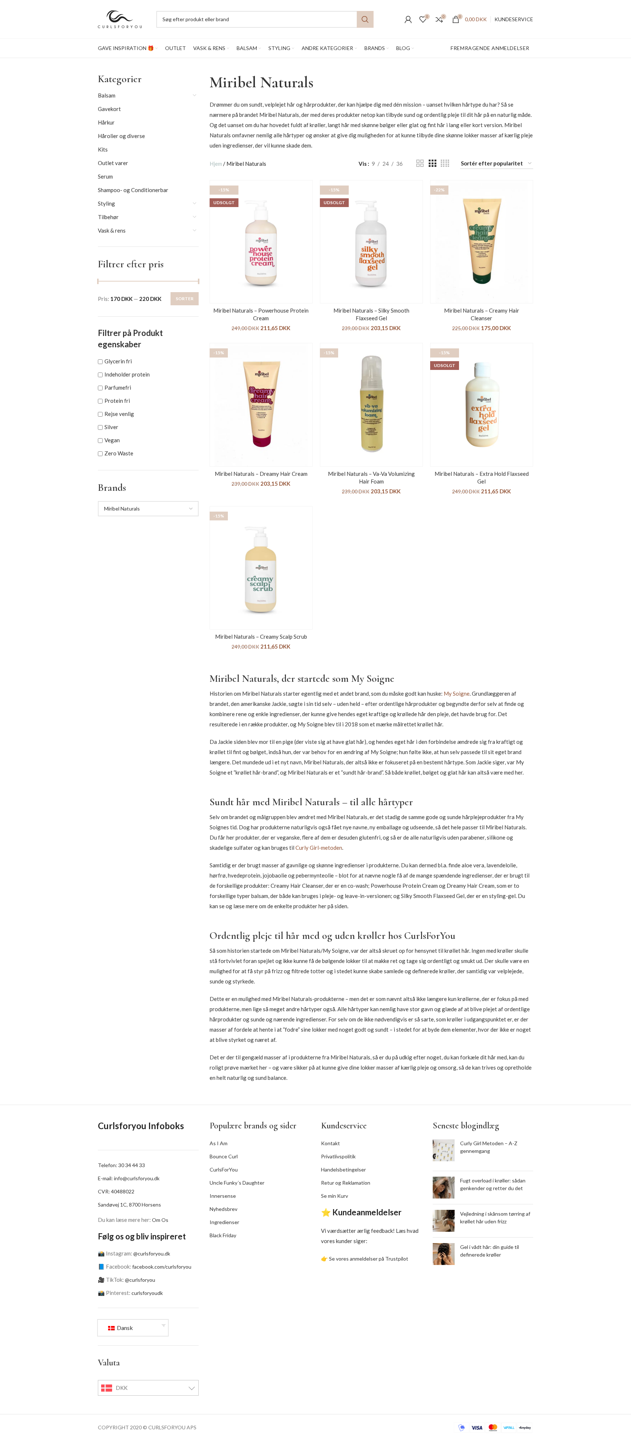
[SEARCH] (365, 19)
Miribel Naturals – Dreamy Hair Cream (261, 473)
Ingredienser (224, 1222)
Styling (106, 203)
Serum (105, 176)
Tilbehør (108, 217)
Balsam (106, 95)
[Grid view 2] (420, 163)
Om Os (160, 1220)
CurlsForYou (224, 1169)
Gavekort (109, 109)
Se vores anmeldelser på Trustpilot (368, 1258)
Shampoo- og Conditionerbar (133, 190)
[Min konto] (408, 19)
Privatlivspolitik (338, 1156)
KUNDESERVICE (513, 19)
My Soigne (457, 693)
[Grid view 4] (445, 163)
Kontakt (330, 1143)
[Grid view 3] (432, 163)
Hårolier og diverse (121, 136)
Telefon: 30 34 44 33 (121, 1165)
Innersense (223, 1196)
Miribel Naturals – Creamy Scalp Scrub (261, 636)
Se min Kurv (334, 1196)
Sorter (185, 298)
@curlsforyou (140, 1280)
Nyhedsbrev (223, 1209)
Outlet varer (113, 163)
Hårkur (106, 122)
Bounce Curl (224, 1156)
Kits (103, 149)
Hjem (216, 163)
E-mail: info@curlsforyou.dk (129, 1178)
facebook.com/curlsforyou (161, 1267)
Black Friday (223, 1235)
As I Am (218, 1143)
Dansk (124, 1327)
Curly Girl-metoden (318, 847)
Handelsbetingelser (343, 1169)
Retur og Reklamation (345, 1183)
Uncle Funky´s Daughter (237, 1183)
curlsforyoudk (147, 1293)
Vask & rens (112, 230)
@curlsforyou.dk (151, 1253)
